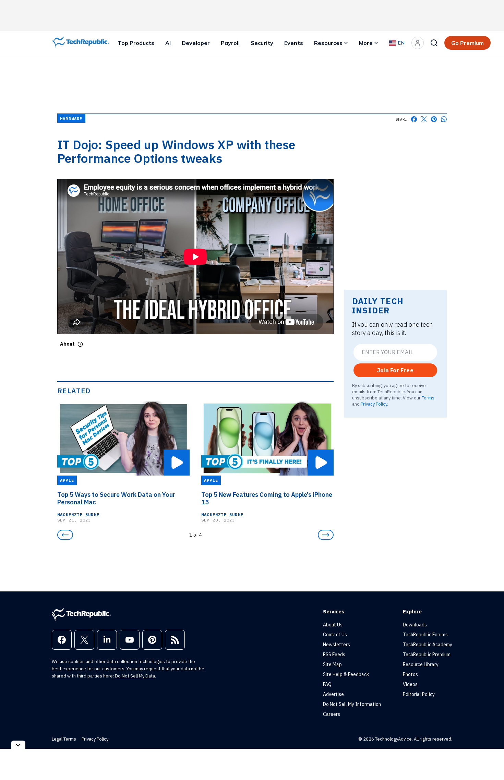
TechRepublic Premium (427, 654)
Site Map (332, 664)
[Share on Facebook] (414, 119)
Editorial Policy (419, 694)
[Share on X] (424, 119)
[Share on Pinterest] (434, 119)
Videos (410, 684)
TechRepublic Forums (425, 635)
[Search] (434, 43)
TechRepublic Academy (427, 644)
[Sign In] (417, 43)
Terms (428, 397)
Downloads (415, 625)
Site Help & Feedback (346, 674)
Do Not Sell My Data (135, 676)
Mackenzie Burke (78, 514)
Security (262, 42)
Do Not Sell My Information (352, 704)
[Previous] (65, 535)
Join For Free (395, 370)
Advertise (333, 694)
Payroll (230, 42)
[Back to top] (490, 759)
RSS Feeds (334, 654)
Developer (196, 42)
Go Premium (467, 42)
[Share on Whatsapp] (444, 119)
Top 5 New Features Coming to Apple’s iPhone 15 (266, 498)
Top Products (136, 42)
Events (293, 42)
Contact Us (335, 635)
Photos (410, 674)
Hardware (71, 118)
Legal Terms (64, 739)
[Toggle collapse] (18, 745)
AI (168, 42)
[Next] (326, 535)
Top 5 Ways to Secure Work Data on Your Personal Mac (116, 498)
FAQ (327, 684)
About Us (333, 625)
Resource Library (421, 664)
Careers (331, 714)
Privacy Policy (374, 404)
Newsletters (336, 644)
